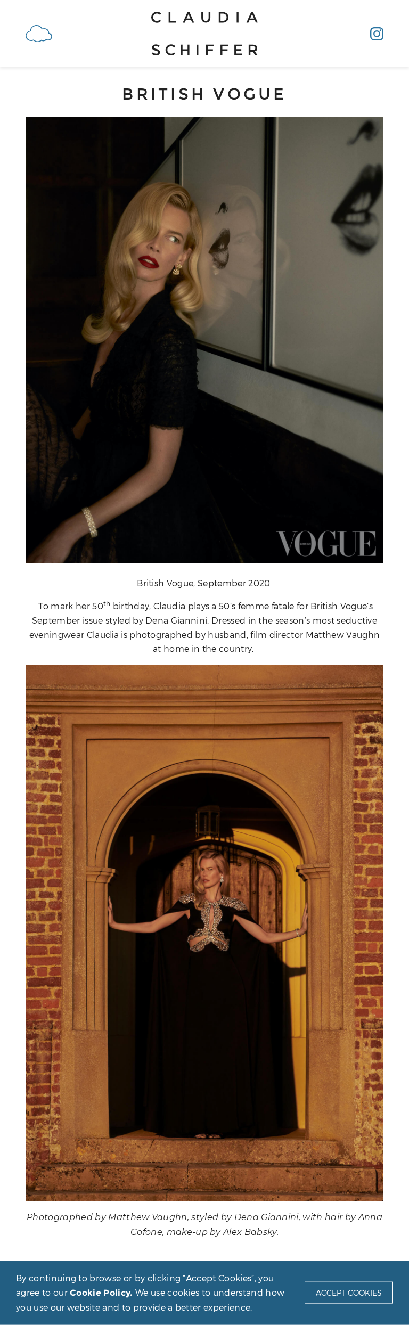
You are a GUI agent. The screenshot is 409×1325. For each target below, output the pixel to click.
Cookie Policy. (101, 1292)
